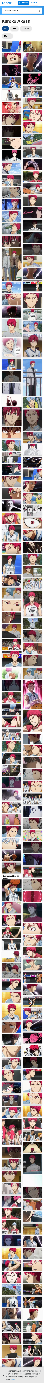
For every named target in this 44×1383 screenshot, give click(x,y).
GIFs (14, 28)
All (5, 28)
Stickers (25, 28)
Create (25, 3)
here (13, 1379)
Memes (7, 36)
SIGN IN (34, 3)
